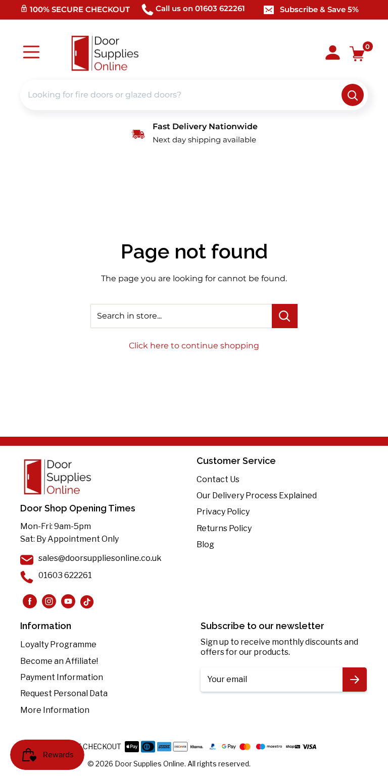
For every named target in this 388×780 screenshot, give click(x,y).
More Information (54, 710)
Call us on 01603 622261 (200, 8)
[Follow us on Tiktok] (87, 601)
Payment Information (61, 677)
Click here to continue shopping (194, 345)
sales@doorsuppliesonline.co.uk (100, 558)
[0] (357, 54)
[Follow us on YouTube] (68, 601)
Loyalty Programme (58, 644)
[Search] (353, 95)
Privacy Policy (223, 511)
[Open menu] (31, 53)
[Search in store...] (285, 316)
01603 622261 (65, 575)
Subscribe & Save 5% (319, 9)
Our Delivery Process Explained (257, 495)
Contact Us (218, 479)
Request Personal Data (64, 693)
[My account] (332, 53)
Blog (205, 544)
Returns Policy (224, 528)
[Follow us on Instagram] (30, 601)
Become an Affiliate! (59, 661)
